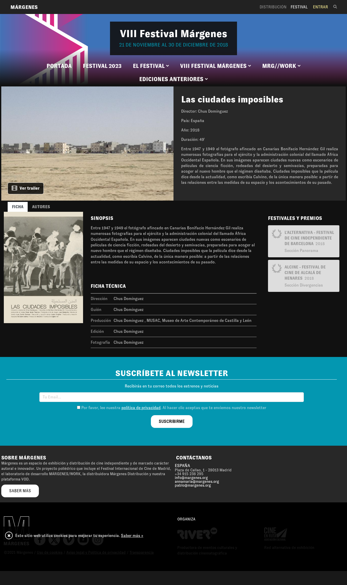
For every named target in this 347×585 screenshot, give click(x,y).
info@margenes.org (191, 478)
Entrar (320, 7)
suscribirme (172, 421)
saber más (20, 491)
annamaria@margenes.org (197, 481)
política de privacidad (141, 408)
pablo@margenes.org (193, 485)
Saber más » (132, 535)
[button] (151, 66)
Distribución (273, 7)
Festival (299, 7)
